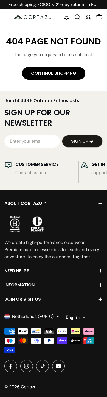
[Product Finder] (66, 17)
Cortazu (28, 387)
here (42, 173)
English (73, 317)
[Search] (77, 17)
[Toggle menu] (7, 17)
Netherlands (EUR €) (33, 316)
